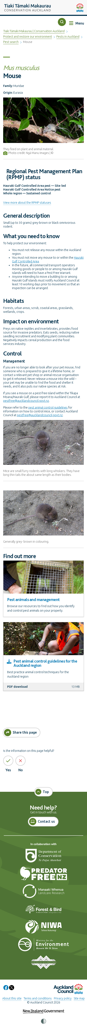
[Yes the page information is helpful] (8, 761)
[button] (62, 22)
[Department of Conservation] (43, 857)
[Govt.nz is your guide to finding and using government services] (43, 1008)
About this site (12, 998)
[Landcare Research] (43, 893)
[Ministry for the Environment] (43, 946)
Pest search (11, 42)
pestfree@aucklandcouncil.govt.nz (26, 400)
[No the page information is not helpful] (20, 761)
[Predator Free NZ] (43, 875)
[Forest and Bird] (43, 910)
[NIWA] (43, 928)
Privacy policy (63, 998)
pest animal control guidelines (48, 407)
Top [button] (46, 792)
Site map (79, 998)
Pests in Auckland (67, 36)
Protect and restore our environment (27, 36)
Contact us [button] (46, 821)
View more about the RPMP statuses (27, 202)
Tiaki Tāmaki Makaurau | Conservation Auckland (34, 31)
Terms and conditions (38, 998)
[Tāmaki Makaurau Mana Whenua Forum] (43, 964)
